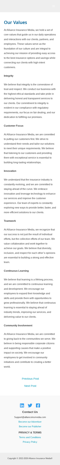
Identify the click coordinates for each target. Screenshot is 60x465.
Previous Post (30, 378)
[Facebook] (38, 405)
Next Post (30, 386)
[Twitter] (30, 405)
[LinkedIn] (22, 405)
